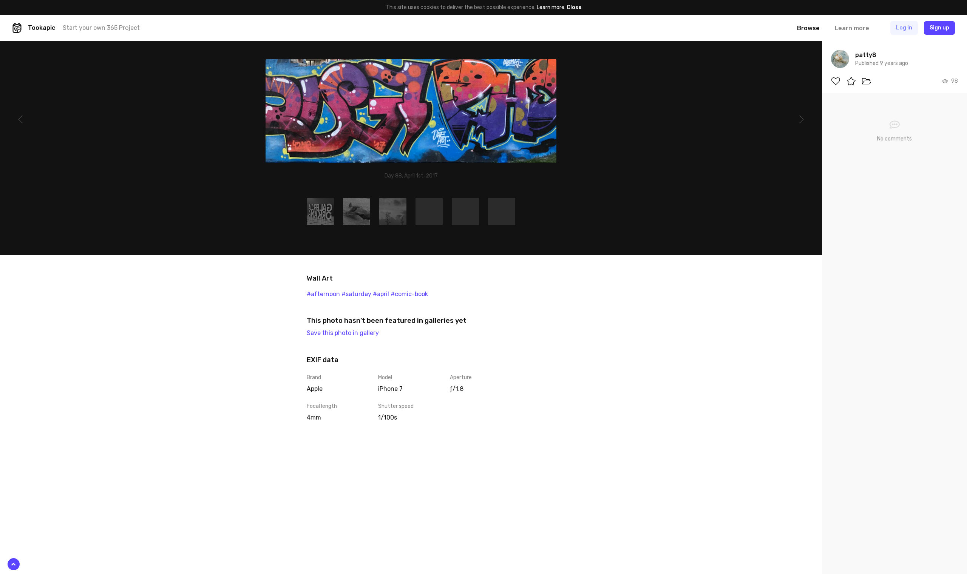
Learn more (550, 7)
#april (381, 294)
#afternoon (323, 294)
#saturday (356, 294)
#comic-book (409, 294)
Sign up (939, 28)
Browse (808, 28)
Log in (904, 28)
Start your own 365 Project (101, 27)
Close (574, 7)
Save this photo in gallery (343, 332)
